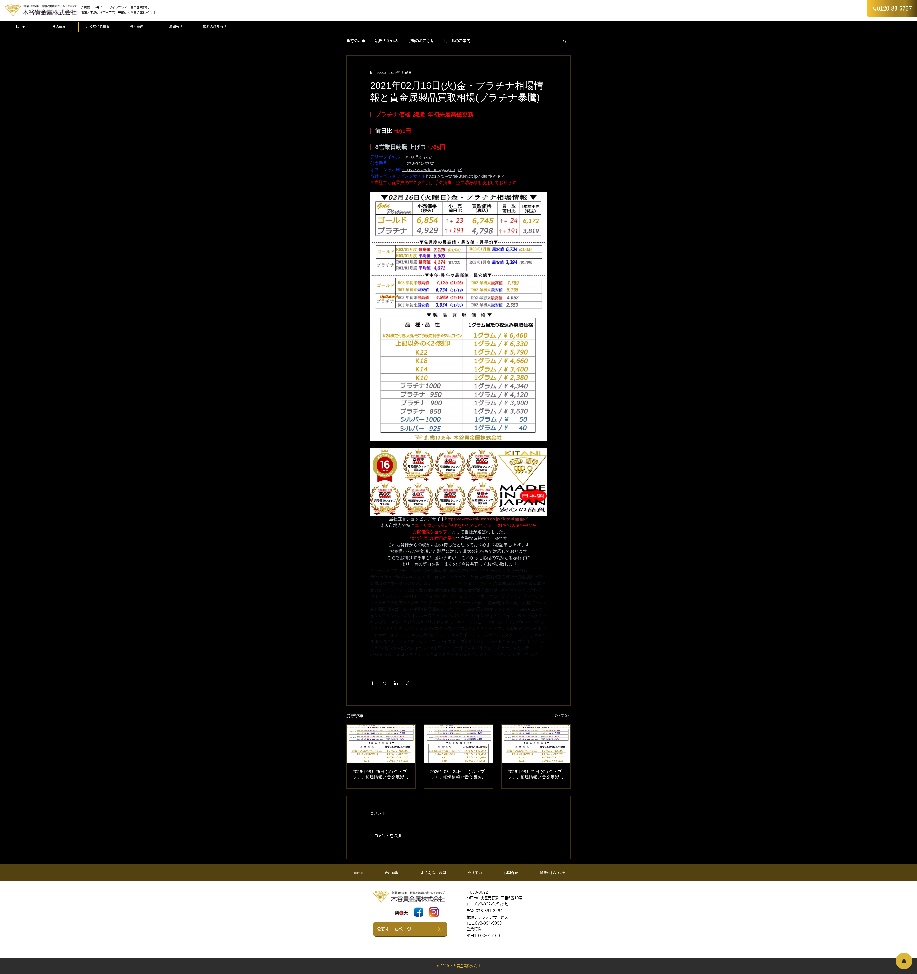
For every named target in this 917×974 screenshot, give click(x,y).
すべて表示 (562, 715)
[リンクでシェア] (407, 683)
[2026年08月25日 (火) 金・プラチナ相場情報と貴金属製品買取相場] (381, 744)
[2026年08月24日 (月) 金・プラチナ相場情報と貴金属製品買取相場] (458, 744)
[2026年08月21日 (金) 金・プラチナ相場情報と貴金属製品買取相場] (536, 744)
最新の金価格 (386, 41)
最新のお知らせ (420, 41)
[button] (564, 41)
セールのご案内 (457, 41)
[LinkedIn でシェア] (396, 683)
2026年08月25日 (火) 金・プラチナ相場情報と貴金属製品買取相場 (380, 774)
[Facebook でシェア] (372, 683)
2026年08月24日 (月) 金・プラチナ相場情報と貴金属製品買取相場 (458, 774)
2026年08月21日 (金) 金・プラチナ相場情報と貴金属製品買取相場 (535, 774)
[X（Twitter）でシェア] (384, 683)
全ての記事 (355, 41)
